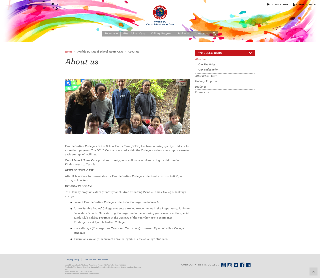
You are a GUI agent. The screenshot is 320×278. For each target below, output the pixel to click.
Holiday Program (161, 33)
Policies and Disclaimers (96, 259)
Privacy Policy (72, 259)
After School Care (134, 33)
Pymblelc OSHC (210, 53)
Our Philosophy (208, 69)
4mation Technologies (90, 273)
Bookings (183, 33)
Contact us (201, 33)
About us (110, 33)
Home (68, 51)
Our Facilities (206, 64)
